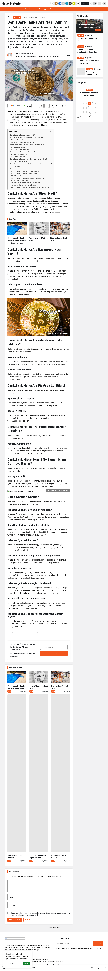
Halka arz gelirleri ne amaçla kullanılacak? (27, 183)
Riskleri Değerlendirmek (21, 149)
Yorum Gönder (14, 920)
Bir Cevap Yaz (14, 871)
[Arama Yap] (99, 3)
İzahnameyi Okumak (20, 147)
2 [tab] (89, 103)
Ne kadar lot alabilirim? (21, 180)
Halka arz (11, 258)
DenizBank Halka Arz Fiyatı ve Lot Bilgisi (24, 152)
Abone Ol (54, 653)
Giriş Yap (28, 920)
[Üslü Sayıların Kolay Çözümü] (60, 778)
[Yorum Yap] (46, 106)
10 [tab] (89, 116)
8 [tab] (89, 112)
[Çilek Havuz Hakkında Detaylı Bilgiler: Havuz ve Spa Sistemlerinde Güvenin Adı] (17, 233)
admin (16, 54)
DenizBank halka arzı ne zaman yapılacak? (27, 171)
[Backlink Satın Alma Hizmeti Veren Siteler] (89, 60)
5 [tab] (89, 108)
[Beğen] (41, 106)
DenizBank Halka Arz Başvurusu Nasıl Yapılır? (26, 138)
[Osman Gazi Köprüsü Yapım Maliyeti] (38, 778)
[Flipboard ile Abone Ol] (27, 106)
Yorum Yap (95, 968)
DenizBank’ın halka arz (17, 111)
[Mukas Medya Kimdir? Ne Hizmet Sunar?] (89, 38)
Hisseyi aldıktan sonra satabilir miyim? (25, 185)
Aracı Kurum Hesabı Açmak (22, 140)
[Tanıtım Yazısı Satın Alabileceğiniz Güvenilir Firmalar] (89, 49)
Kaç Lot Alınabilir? (19, 156)
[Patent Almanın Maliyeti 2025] (39, 233)
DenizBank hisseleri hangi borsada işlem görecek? (29, 178)
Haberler (98, 30)
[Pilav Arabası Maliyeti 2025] (60, 233)
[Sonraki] (78, 3)
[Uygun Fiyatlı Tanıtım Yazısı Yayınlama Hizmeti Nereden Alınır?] (89, 71)
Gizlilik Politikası (10, 963)
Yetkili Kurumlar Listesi (21, 161)
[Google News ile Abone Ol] (14, 106)
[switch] (93, 3)
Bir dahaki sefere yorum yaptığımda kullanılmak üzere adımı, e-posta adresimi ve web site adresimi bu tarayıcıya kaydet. (40, 914)
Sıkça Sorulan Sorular (18, 169)
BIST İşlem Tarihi (19, 166)
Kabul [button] (26, 963)
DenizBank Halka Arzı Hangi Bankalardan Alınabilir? (28, 159)
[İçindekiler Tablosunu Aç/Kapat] (49, 132)
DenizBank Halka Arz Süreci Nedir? (22, 135)
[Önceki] (52, 3)
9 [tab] (93, 112)
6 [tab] (93, 108)
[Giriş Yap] (104, 3)
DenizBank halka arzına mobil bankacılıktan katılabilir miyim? (32, 187)
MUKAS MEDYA (39, 961)
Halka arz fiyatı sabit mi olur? (22, 176)
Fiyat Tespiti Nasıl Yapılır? (21, 154)
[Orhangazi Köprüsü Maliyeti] (16, 778)
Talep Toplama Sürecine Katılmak (24, 142)
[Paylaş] (104, 968)
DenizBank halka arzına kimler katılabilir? (26, 173)
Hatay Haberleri (12, 3)
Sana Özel (85, 3)
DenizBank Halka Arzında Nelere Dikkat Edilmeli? (27, 145)
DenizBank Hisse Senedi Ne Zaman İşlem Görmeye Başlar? (31, 164)
